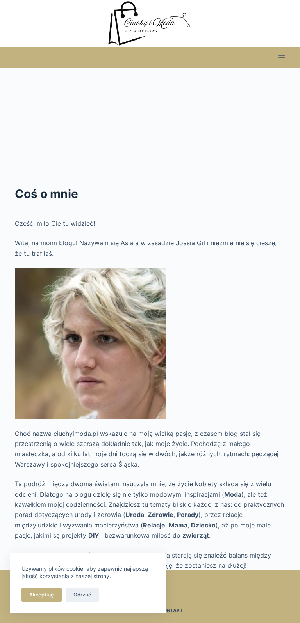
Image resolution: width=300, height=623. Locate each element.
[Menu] (281, 57)
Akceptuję (41, 594)
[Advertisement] (150, 126)
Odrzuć (82, 594)
